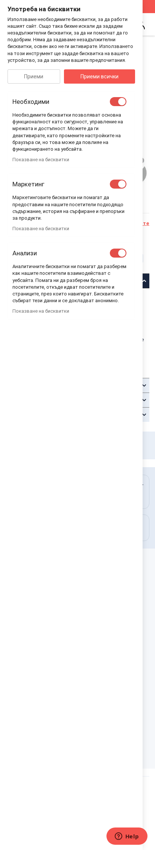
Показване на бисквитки (40, 159)
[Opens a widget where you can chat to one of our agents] (126, 837)
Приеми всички (100, 76)
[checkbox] (118, 101)
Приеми (33, 76)
